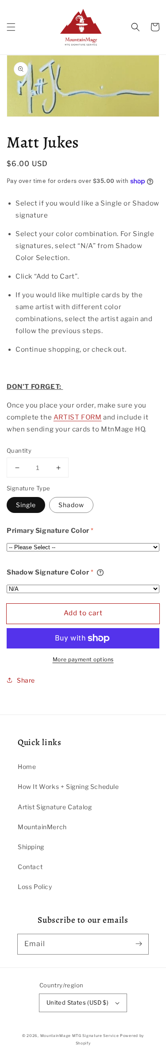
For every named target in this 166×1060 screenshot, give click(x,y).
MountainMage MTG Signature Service (79, 1035)
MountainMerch (42, 827)
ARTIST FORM (78, 417)
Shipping (31, 846)
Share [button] (26, 680)
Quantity (19, 450)
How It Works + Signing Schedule (68, 786)
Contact (30, 866)
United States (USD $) (77, 1002)
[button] (11, 27)
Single (26, 505)
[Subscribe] (138, 944)
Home (27, 766)
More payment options (83, 659)
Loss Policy (35, 886)
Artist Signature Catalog (55, 807)
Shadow (71, 505)
